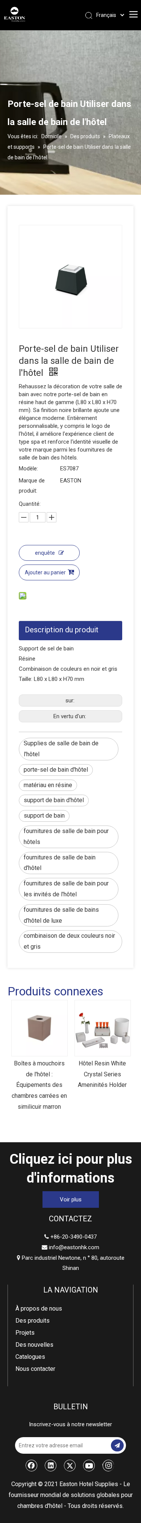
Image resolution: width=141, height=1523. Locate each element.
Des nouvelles (34, 1344)
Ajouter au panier (45, 572)
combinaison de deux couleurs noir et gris (69, 941)
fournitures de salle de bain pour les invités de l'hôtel (66, 889)
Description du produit (62, 629)
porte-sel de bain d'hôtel (56, 769)
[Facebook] (32, 1465)
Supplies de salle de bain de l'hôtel (61, 749)
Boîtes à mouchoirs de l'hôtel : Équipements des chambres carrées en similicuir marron (39, 1085)
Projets (25, 1332)
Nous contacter (35, 1368)
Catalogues (30, 1356)
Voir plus (71, 1199)
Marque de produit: (32, 485)
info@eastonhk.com (74, 1247)
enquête (45, 553)
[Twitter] (70, 1465)
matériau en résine (48, 785)
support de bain (44, 815)
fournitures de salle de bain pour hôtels (66, 836)
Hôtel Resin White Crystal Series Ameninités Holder (102, 1074)
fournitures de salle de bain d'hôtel (60, 863)
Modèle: (28, 468)
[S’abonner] (117, 1445)
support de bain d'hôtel (54, 800)
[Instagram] (108, 1465)
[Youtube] (89, 1465)
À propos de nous (38, 1308)
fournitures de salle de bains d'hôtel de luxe (61, 915)
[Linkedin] (51, 1465)
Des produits (32, 1320)
